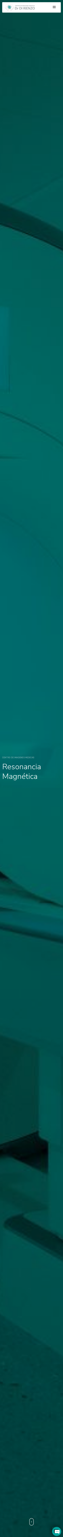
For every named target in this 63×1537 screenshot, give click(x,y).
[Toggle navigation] (54, 7)
